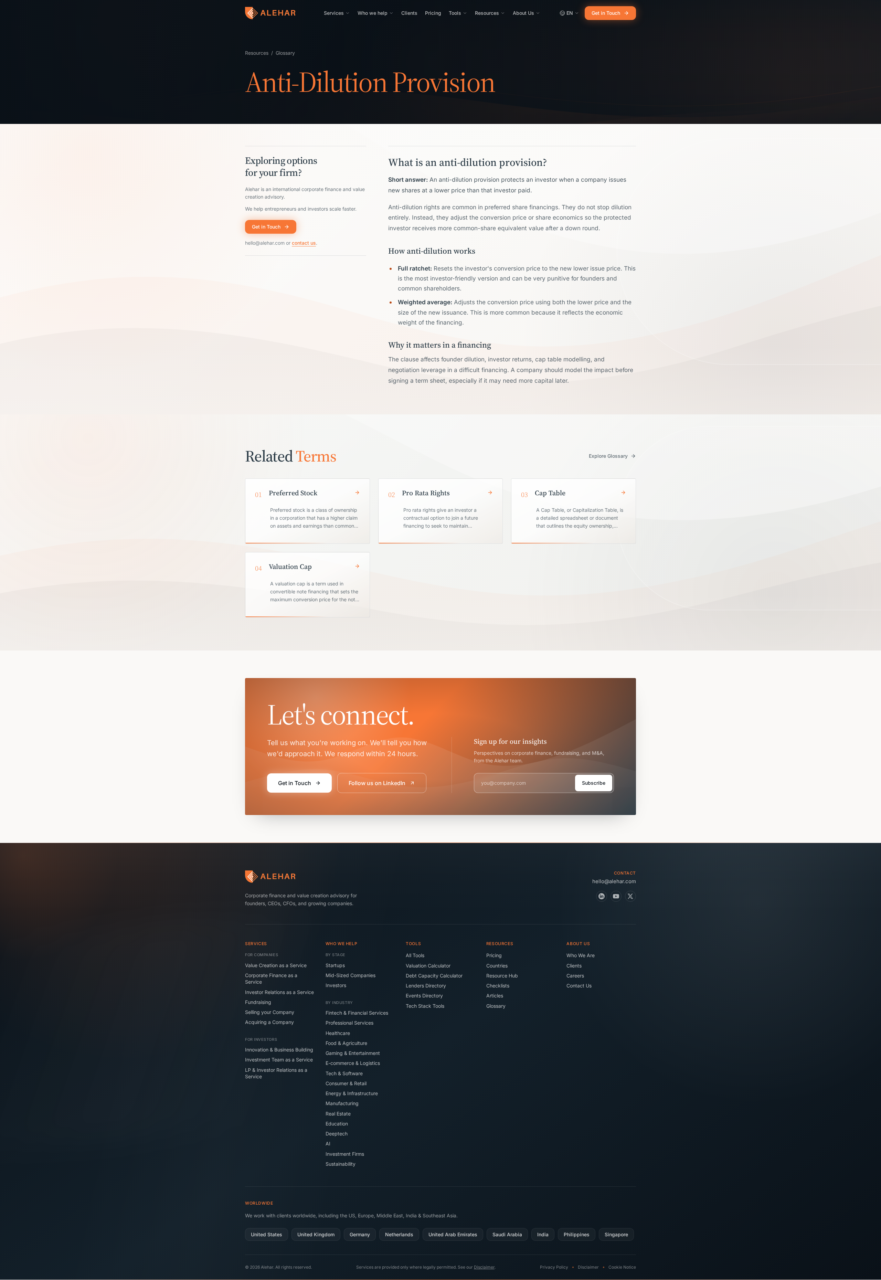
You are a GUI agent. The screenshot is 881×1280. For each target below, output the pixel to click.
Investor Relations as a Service (279, 992)
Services (334, 13)
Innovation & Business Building (279, 1049)
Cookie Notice (622, 1267)
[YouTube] (616, 896)
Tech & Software (344, 1073)
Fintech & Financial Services (357, 1013)
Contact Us (579, 985)
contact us (304, 243)
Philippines (577, 1234)
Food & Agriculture (346, 1043)
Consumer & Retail (346, 1083)
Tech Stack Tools (425, 1006)
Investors (336, 985)
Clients (409, 13)
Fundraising (258, 1002)
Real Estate (338, 1114)
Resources (487, 13)
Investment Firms (345, 1154)
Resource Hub (502, 975)
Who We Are (580, 955)
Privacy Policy (554, 1267)
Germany (360, 1234)
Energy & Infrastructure (352, 1093)
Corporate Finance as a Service (271, 978)
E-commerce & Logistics (353, 1063)
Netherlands (399, 1234)
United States (266, 1234)
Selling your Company (269, 1012)
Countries (497, 966)
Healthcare (338, 1033)
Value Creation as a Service (276, 965)
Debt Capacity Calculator (434, 975)
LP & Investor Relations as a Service (276, 1073)
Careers (575, 975)
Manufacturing (342, 1103)
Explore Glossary (608, 456)
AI (328, 1143)
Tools (455, 13)
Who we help (373, 13)
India (543, 1234)
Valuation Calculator (428, 966)
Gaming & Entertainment (353, 1053)
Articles (494, 995)
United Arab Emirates (452, 1234)
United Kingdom (316, 1234)
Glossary (285, 53)
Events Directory (424, 995)
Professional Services (349, 1023)
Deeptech (337, 1133)
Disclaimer (484, 1267)
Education (337, 1123)
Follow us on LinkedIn (377, 783)
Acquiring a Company (269, 1022)
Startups (335, 965)
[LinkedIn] (601, 896)
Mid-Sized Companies (350, 975)
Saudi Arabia (507, 1234)
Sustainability (340, 1164)
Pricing (433, 13)
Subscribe (593, 783)
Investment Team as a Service (279, 1059)
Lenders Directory (426, 985)
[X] (630, 896)
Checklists (497, 985)
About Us (523, 13)
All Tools (415, 955)
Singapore (616, 1234)
